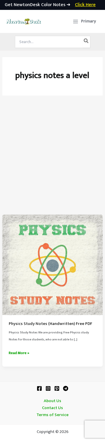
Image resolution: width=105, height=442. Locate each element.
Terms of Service (52, 414)
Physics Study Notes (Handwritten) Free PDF (50, 323)
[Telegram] (65, 388)
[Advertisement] (52, 159)
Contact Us (52, 407)
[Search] (86, 42)
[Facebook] (39, 388)
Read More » (19, 353)
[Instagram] (48, 388)
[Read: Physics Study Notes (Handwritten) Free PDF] (52, 264)
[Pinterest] (57, 388)
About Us (52, 400)
